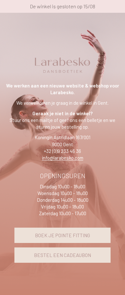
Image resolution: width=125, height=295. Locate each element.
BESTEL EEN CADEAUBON (62, 255)
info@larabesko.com (62, 158)
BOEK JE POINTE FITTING (62, 235)
